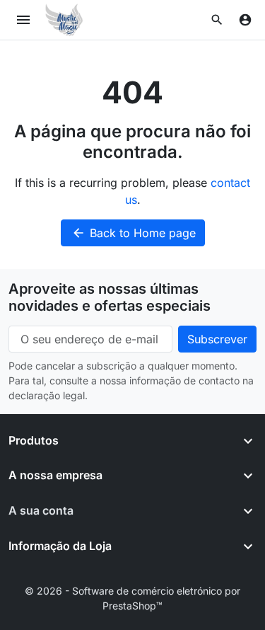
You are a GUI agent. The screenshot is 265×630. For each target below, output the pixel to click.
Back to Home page (133, 233)
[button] (217, 19)
